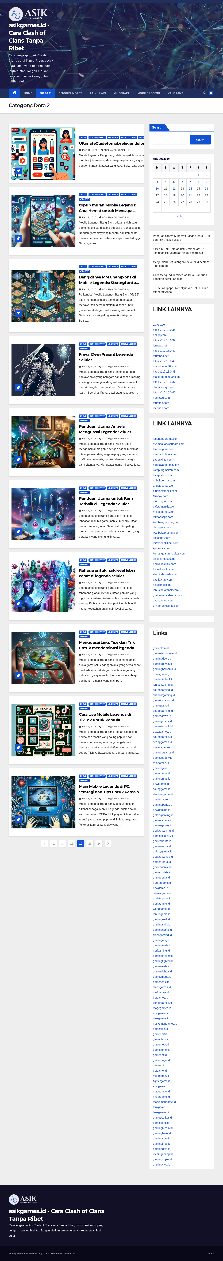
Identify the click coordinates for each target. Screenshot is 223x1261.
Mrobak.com (160, 496)
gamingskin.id (161, 924)
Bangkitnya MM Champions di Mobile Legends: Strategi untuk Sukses (108, 283)
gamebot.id (160, 1055)
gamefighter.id (161, 1049)
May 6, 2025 (89, 510)
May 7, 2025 (89, 438)
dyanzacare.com (163, 600)
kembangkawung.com (166, 522)
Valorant (175, 93)
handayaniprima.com (166, 464)
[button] (204, 92)
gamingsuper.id (162, 1159)
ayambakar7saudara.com (168, 443)
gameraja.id (160, 768)
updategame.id (162, 898)
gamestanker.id (162, 1117)
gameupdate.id (162, 872)
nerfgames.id (161, 992)
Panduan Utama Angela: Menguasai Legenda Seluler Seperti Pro (105, 432)
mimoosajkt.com (163, 517)
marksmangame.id (164, 1101)
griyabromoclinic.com (166, 605)
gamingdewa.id (162, 663)
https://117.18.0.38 (164, 371)
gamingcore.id (162, 1138)
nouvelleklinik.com (164, 563)
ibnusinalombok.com (166, 590)
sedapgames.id (162, 741)
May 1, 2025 (89, 798)
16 (206, 188)
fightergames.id (162, 1002)
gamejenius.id (161, 778)
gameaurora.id (162, 861)
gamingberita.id (162, 804)
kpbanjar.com (161, 548)
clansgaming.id (162, 934)
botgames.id (160, 997)
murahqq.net (160, 355)
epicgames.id (161, 1013)
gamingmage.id (162, 940)
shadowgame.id (163, 794)
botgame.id (160, 1070)
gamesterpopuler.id (165, 653)
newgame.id (160, 888)
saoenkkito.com (162, 459)
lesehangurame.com (165, 438)
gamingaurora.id (163, 799)
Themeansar (69, 1253)
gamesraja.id (161, 705)
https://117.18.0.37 (164, 382)
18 (165, 195)
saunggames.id (162, 736)
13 (90, 843)
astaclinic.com (162, 584)
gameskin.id (160, 1028)
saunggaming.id (163, 689)
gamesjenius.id (162, 721)
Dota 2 (45, 93)
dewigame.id (161, 783)
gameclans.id (161, 1039)
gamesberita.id (162, 841)
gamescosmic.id (163, 835)
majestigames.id (163, 747)
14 (99, 843)
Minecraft (121, 93)
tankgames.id (161, 1018)
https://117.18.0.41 (164, 361)
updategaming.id (163, 830)
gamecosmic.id (162, 867)
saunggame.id (162, 788)
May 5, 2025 (89, 582)
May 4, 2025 (89, 654)
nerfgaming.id (161, 950)
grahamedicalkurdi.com (167, 595)
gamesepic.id (161, 981)
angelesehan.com (164, 485)
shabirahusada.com (165, 574)
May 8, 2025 (89, 366)
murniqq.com (161, 402)
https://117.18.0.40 (164, 392)
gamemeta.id (161, 1044)
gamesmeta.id (161, 966)
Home (28, 93)
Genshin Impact (70, 93)
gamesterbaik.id (163, 726)
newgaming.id (161, 809)
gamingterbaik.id (163, 679)
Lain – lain (98, 93)
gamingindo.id (162, 1143)
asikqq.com (160, 324)
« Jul (180, 216)
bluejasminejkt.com (165, 490)
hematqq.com (161, 397)
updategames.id (163, 856)
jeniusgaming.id (163, 684)
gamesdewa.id (162, 715)
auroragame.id (162, 882)
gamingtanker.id (163, 955)
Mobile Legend (148, 93)
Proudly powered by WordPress (25, 1253)
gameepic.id (160, 1065)
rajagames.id (161, 762)
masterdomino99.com (166, 376)
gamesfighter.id (162, 971)
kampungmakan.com (166, 470)
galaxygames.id (162, 851)
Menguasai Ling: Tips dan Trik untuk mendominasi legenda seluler (107, 648)
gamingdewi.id (162, 658)
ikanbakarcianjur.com (166, 532)
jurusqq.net (160, 345)
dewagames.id (162, 731)
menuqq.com (161, 408)
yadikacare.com (162, 579)
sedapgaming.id (163, 710)
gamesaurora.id (162, 820)
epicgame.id (160, 1086)
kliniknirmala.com (164, 558)
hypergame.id (161, 1096)
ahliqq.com (160, 335)
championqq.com (163, 387)
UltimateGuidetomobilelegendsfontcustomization (126, 143)
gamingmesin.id (163, 1128)
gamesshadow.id (163, 700)
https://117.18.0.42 (164, 350)
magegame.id (161, 1091)
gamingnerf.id (161, 919)
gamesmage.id (162, 976)
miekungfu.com (162, 501)
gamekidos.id (161, 1122)
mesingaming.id (163, 1154)
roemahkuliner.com (164, 454)
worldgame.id (161, 908)
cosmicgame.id (162, 893)
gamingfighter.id (163, 961)
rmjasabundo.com (164, 511)
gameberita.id (161, 877)
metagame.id (161, 1075)
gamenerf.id (160, 1034)
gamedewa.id (161, 773)
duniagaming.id (162, 674)
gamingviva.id (161, 1164)
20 (182, 195)
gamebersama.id (163, 752)
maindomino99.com (165, 366)
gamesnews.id (162, 846)
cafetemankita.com (164, 506)
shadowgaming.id (164, 694)
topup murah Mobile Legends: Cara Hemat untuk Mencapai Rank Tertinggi (107, 211)
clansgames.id (162, 987)
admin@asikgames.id (117, 150)
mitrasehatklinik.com (165, 543)
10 (157, 188)
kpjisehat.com (161, 537)
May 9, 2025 (89, 217)
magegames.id (162, 1008)
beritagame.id (161, 903)
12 (174, 188)
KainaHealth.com (163, 569)
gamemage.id (161, 1060)
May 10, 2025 (90, 150)
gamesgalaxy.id (162, 825)
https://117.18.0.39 (164, 340)
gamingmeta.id (162, 945)
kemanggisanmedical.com (169, 553)
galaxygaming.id (163, 814)
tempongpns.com (163, 449)
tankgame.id (160, 1107)
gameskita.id (161, 648)
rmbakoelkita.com (164, 480)
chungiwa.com (162, 527)
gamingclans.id (162, 929)
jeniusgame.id (161, 914)
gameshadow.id (162, 757)
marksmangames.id (165, 1023)
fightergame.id (162, 1081)
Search (158, 127)
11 (71, 843)
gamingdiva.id (161, 1148)
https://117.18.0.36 (164, 329)
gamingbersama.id (164, 668)
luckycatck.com (162, 475)
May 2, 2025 (89, 726)
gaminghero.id (162, 1133)
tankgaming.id (161, 1112)
